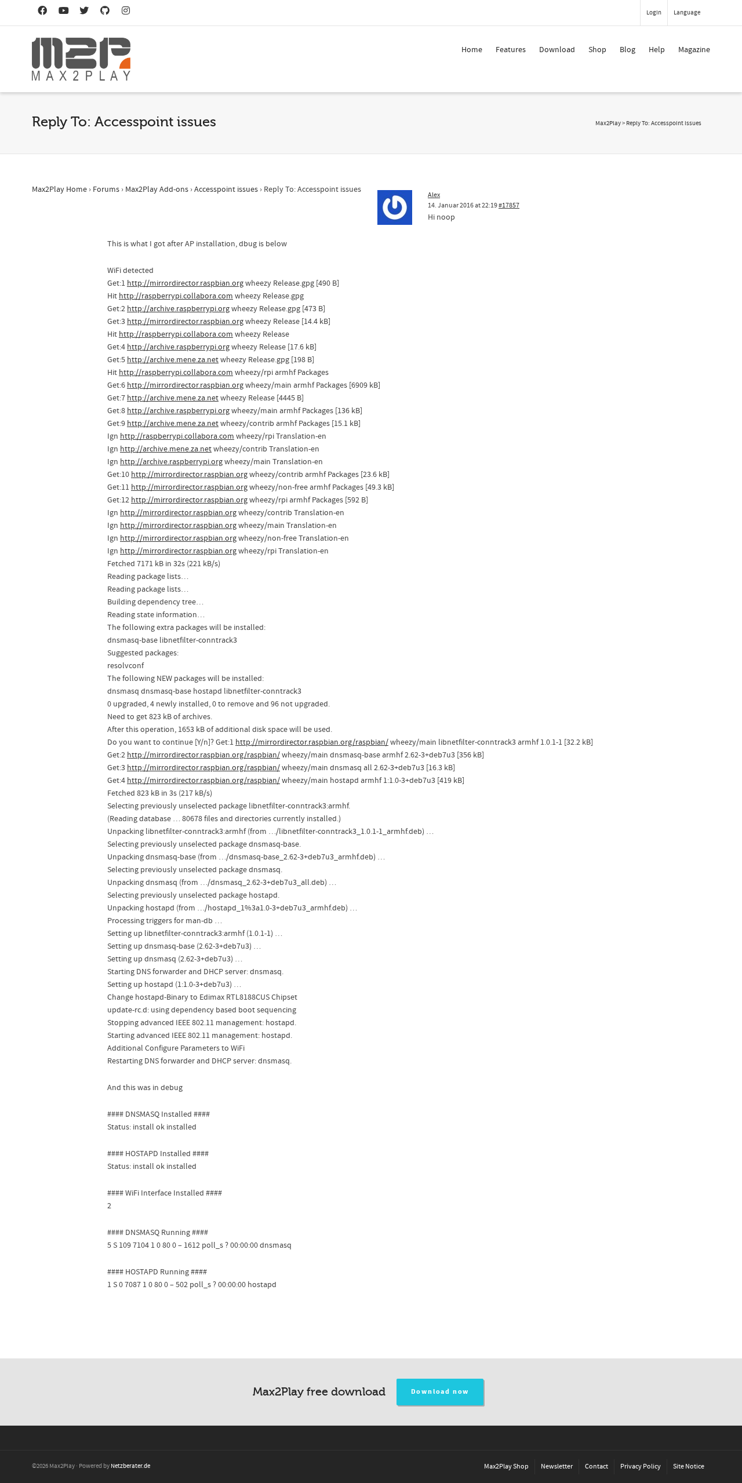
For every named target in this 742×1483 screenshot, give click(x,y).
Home (471, 50)
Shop (597, 50)
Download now (440, 1392)
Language (687, 13)
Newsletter (557, 1466)
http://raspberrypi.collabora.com (176, 296)
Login (653, 13)
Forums (106, 189)
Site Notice (688, 1466)
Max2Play (608, 123)
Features (511, 50)
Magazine (694, 50)
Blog (627, 50)
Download (557, 50)
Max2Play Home (59, 189)
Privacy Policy (640, 1466)
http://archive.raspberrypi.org (178, 309)
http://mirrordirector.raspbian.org (185, 283)
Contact (596, 1466)
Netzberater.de (130, 1466)
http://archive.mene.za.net (173, 360)
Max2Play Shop (506, 1466)
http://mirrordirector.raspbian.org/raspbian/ (311, 742)
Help (657, 50)
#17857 (509, 205)
